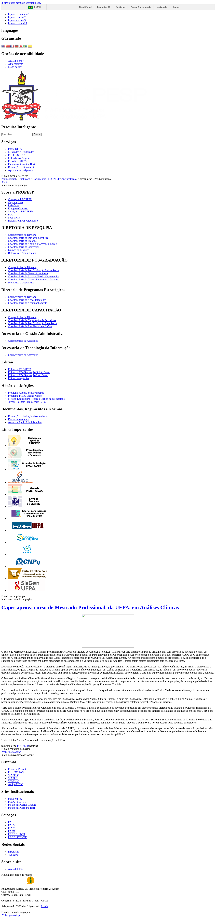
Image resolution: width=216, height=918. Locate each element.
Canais (176, 7)
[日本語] (21, 45)
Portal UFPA (15, 148)
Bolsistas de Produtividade (22, 253)
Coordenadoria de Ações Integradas (27, 299)
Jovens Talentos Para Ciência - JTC (27, 401)
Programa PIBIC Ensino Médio (25, 395)
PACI (11, 822)
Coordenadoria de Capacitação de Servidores (32, 320)
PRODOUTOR (16, 834)
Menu (4, 182)
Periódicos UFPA (17, 161)
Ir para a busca (17, 20)
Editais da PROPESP (19, 369)
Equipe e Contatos (18, 208)
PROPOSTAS (16, 772)
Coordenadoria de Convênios (23, 246)
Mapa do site (15, 66)
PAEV (11, 825)
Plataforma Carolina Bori (21, 164)
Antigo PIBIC (15, 784)
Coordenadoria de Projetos (22, 240)
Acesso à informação (141, 7)
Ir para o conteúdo (19, 14)
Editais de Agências (18, 378)
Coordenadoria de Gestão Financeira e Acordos (33, 279)
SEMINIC (13, 781)
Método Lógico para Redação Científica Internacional (36, 398)
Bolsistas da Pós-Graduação (23, 220)
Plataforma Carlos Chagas (22, 804)
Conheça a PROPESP (20, 199)
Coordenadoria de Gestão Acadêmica (28, 273)
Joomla (44, 906)
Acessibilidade (16, 60)
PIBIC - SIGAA (17, 155)
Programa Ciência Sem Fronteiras (26, 392)
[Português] (25, 45)
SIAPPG (13, 778)
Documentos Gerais (18, 419)
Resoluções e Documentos (22, 167)
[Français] (12, 45)
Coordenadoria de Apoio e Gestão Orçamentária (33, 276)
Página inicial (8, 178)
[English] (3, 45)
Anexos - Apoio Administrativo (25, 422)
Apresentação (68, 178)
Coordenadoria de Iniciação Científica (28, 237)
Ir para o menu (17, 17)
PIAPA (12, 828)
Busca (37, 134)
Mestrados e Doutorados (21, 151)
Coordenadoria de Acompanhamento (27, 303)
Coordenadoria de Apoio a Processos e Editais (32, 243)
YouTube (13, 854)
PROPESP (53, 178)
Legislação (162, 7)
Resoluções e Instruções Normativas (27, 416)
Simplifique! (85, 7)
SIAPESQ (13, 775)
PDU (11, 214)
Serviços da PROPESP (20, 211)
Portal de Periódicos (18, 769)
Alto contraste (15, 63)
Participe (120, 7)
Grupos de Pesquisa (18, 250)
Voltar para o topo (11, 751)
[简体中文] (8, 45)
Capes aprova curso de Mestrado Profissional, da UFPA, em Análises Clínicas (90, 607)
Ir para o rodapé (17, 23)
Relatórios (13, 205)
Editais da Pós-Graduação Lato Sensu (28, 375)
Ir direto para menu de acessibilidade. (21, 2)
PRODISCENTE (17, 837)
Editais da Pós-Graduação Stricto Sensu (29, 372)
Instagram (13, 851)
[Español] (30, 45)
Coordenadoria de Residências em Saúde (30, 326)
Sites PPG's (14, 217)
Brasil (37, 7)
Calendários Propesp (19, 158)
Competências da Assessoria (23, 340)
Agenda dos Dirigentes (20, 170)
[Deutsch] (17, 45)
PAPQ (11, 831)
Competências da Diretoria (22, 234)
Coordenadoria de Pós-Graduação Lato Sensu (32, 323)
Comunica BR (103, 7)
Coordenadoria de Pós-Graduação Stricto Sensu (33, 270)
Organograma (15, 202)
